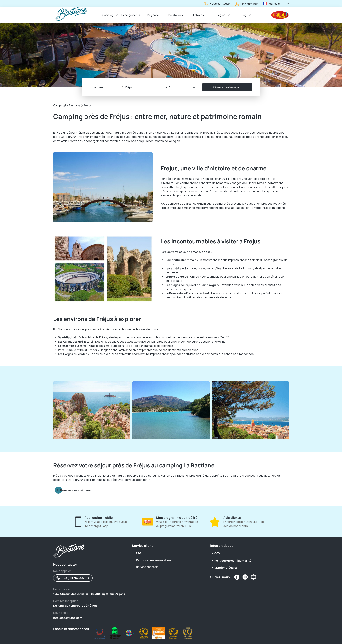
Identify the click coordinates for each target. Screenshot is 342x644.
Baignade (153, 15)
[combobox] (178, 87)
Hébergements (130, 15)
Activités (198, 15)
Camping (107, 15)
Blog (243, 15)
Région (221, 15)
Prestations (175, 15)
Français (274, 3)
